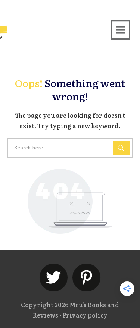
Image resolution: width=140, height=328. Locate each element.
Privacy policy (85, 314)
